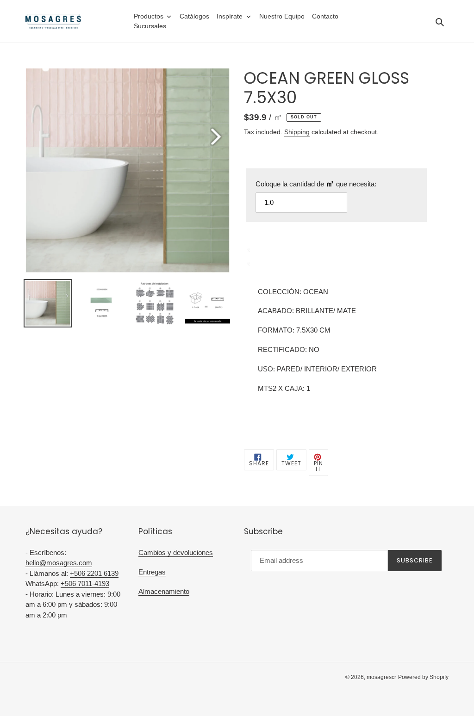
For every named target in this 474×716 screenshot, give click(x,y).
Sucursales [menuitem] (150, 26)
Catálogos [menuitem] (194, 16)
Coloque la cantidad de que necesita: (316, 183)
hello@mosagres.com (58, 563)
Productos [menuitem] (148, 16)
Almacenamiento (163, 591)
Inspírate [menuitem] (230, 16)
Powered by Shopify (423, 677)
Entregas (152, 572)
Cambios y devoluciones (175, 552)
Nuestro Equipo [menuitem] (282, 16)
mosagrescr (381, 677)
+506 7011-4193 (85, 583)
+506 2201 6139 (94, 573)
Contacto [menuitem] (325, 16)
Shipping (297, 132)
